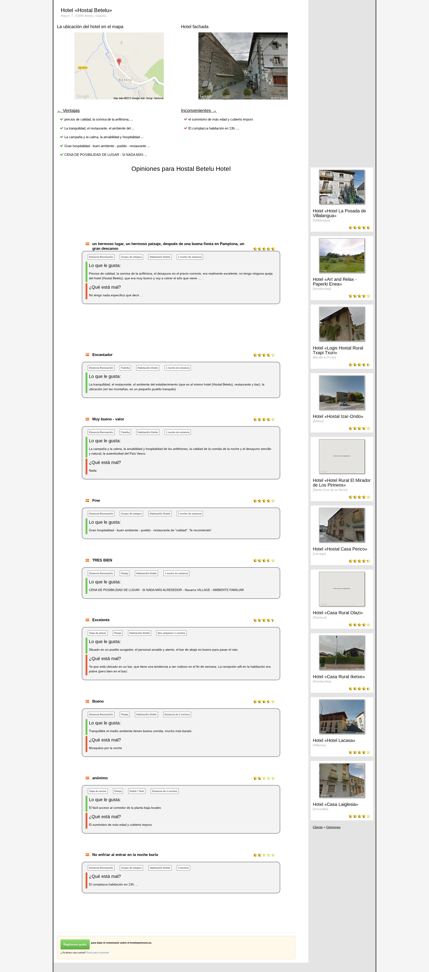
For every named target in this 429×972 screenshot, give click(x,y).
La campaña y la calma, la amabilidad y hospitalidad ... (103, 137)
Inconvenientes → (199, 110)
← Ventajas (68, 110)
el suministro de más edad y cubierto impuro (220, 119)
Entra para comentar (98, 952)
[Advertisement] (138, 333)
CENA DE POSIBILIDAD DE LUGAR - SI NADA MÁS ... (105, 155)
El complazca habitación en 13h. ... (213, 128)
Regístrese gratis (75, 944)
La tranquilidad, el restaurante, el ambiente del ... (99, 128)
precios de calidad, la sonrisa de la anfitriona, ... (98, 119)
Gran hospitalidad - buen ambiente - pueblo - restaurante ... (107, 146)
